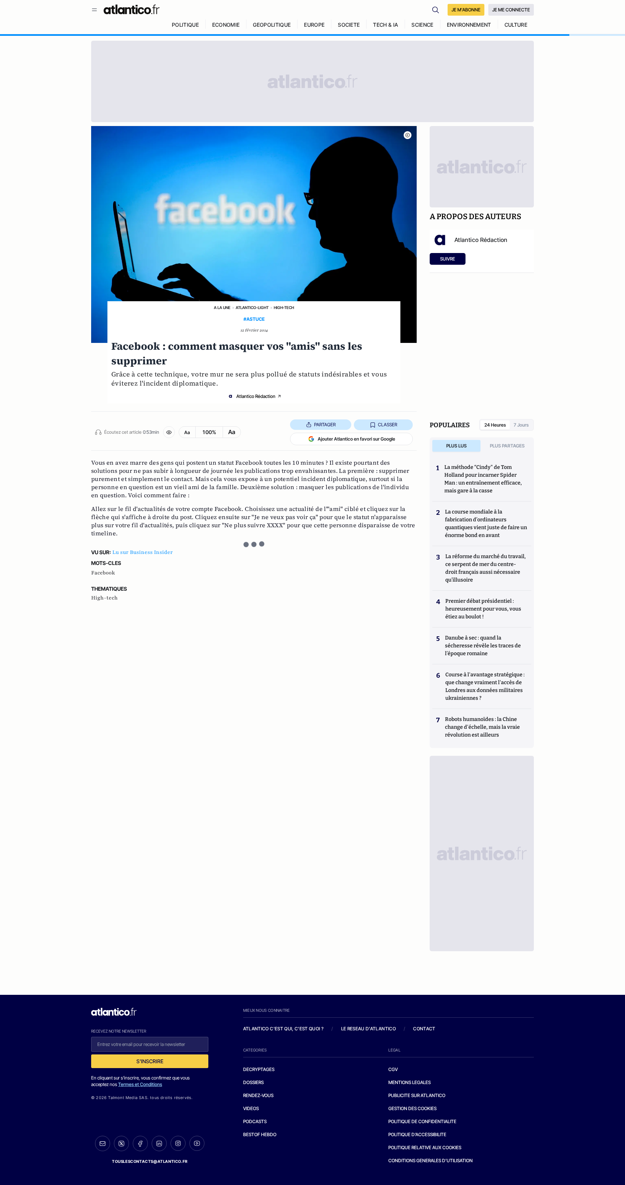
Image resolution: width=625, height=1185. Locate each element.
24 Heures (495, 425)
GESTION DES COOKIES (412, 1108)
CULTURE (516, 24)
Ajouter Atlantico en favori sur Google (356, 439)
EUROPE (314, 24)
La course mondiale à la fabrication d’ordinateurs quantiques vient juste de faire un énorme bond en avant (486, 523)
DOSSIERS (253, 1082)
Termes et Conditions (140, 1084)
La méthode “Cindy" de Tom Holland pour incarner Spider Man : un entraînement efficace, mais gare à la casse (483, 479)
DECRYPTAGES (258, 1069)
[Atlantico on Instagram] (178, 1143)
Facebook (103, 572)
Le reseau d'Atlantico (368, 1028)
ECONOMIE (226, 24)
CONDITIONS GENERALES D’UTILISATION (430, 1160)
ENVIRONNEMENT (469, 24)
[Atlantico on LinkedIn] (159, 1143)
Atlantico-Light (252, 307)
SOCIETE (349, 24)
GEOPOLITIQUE (272, 24)
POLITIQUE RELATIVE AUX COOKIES (424, 1147)
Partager (325, 424)
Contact (424, 1028)
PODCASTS (255, 1121)
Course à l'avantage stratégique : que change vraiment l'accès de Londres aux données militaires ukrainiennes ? (485, 686)
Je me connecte (511, 9)
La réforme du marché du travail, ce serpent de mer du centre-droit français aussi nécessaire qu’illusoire (485, 568)
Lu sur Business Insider (142, 552)
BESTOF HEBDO (259, 1134)
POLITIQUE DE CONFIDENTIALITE (422, 1121)
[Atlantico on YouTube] (196, 1143)
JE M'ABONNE (465, 9)
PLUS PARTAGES (507, 445)
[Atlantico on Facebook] (140, 1143)
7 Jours (521, 425)
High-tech (284, 307)
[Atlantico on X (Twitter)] (121, 1143)
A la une (222, 307)
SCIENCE (422, 24)
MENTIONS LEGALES (409, 1082)
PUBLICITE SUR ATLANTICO (416, 1095)
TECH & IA (385, 24)
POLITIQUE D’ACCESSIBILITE (417, 1134)
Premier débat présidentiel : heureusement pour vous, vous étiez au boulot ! (483, 609)
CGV (393, 1069)
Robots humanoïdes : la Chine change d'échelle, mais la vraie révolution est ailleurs (482, 727)
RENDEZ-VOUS (258, 1095)
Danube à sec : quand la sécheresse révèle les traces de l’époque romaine (483, 645)
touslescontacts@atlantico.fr (150, 1161)
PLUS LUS (456, 445)
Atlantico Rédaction (255, 396)
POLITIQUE (185, 24)
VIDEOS (251, 1108)
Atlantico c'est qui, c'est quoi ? (283, 1028)
